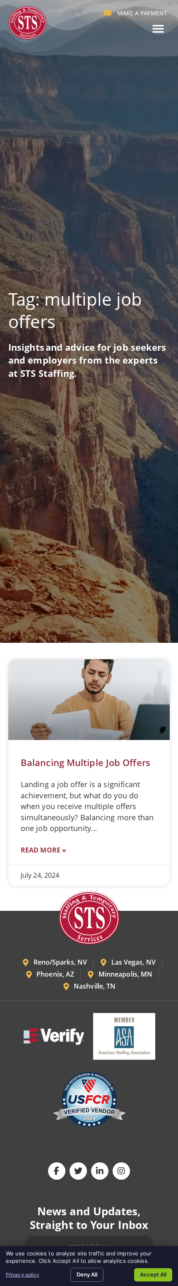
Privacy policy (22, 1275)
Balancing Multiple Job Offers (85, 762)
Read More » (43, 850)
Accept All (153, 1274)
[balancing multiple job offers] (89, 699)
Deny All (87, 1274)
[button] (158, 28)
